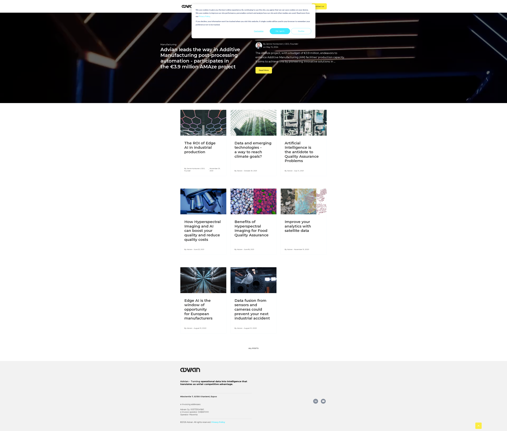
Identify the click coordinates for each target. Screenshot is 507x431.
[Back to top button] (478, 426)
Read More (264, 70)
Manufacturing (168, 44)
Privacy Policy (204, 16)
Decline (301, 31)
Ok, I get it (280, 31)
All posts (253, 348)
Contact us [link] (319, 6)
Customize (258, 31)
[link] (188, 6)
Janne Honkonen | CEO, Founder (282, 44)
